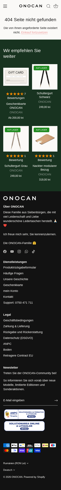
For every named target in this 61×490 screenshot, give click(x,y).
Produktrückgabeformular (19, 267)
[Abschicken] (56, 400)
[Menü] (5, 6)
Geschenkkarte (13, 285)
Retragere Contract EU (18, 355)
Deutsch (7, 470)
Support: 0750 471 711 (18, 302)
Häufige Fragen (13, 273)
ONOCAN (17, 477)
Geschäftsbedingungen (18, 320)
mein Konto (10, 291)
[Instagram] (19, 251)
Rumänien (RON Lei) (14, 463)
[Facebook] (5, 251)
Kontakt (8, 296)
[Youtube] (12, 251)
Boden (7, 349)
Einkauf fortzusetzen (34, 32)
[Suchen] (48, 6)
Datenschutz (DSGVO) (18, 338)
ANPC (7, 343)
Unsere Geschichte (15, 279)
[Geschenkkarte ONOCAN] (16, 77)
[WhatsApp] (26, 251)
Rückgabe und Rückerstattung (23, 332)
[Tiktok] (33, 251)
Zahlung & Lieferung (16, 326)
